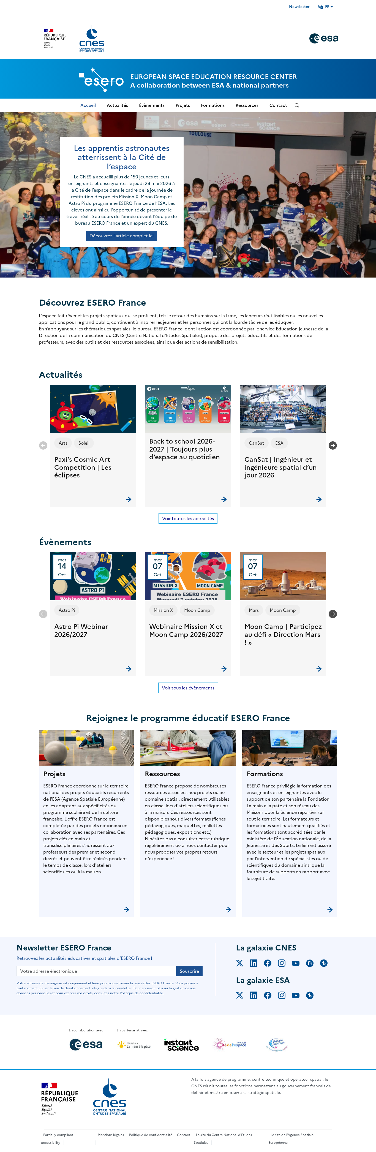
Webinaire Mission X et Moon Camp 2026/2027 (186, 631)
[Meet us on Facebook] (271, 964)
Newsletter (299, 7)
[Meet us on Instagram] (285, 964)
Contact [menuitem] (278, 105)
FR (327, 7)
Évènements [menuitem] (152, 105)
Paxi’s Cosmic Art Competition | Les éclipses (82, 467)
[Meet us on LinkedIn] (257, 964)
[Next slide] (332, 445)
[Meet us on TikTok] (327, 964)
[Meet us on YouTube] (299, 964)
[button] (92, 446)
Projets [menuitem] (183, 105)
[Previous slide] (43, 445)
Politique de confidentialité (150, 1134)
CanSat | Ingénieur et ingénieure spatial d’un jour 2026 (280, 467)
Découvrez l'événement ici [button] (121, 229)
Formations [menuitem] (213, 105)
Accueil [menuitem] (88, 105)
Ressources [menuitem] (247, 105)
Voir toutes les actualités (188, 518)
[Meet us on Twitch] (313, 964)
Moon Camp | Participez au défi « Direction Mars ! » (283, 635)
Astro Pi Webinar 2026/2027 (81, 631)
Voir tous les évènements (188, 687)
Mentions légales (111, 1134)
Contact (183, 1134)
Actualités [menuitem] (117, 105)
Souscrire (189, 971)
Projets (54, 774)
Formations (265, 774)
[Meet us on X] (243, 964)
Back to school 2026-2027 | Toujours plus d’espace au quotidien (184, 449)
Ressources (162, 774)
